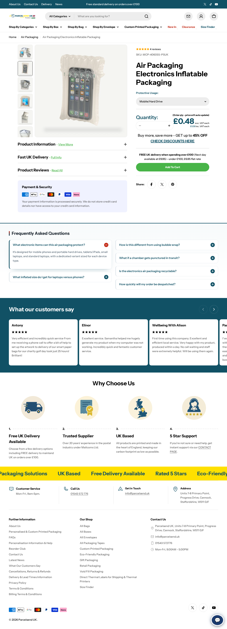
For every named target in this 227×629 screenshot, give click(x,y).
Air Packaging (29, 37)
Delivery (46, 4)
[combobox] (98, 16)
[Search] (146, 16)
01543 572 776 (79, 493)
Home (12, 37)
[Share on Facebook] (151, 184)
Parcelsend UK (27, 619)
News (58, 4)
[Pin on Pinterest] (172, 184)
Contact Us (31, 4)
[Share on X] (162, 184)
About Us (14, 4)
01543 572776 (163, 543)
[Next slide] (214, 309)
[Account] (201, 16)
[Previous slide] (203, 309)
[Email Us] (188, 16)
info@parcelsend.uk (137, 493)
